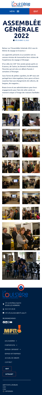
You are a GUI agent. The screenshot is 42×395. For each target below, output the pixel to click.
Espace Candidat (12, 349)
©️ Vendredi (8, 391)
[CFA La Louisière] (21, 4)
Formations (10, 345)
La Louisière (10, 341)
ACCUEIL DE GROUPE (12, 358)
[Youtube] (11, 322)
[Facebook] (4, 322)
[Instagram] (8, 322)
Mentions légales (10, 385)
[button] (18, 11)
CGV (4, 387)
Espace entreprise (13, 354)
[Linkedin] (6, 322)
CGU (4, 389)
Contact (8, 362)
